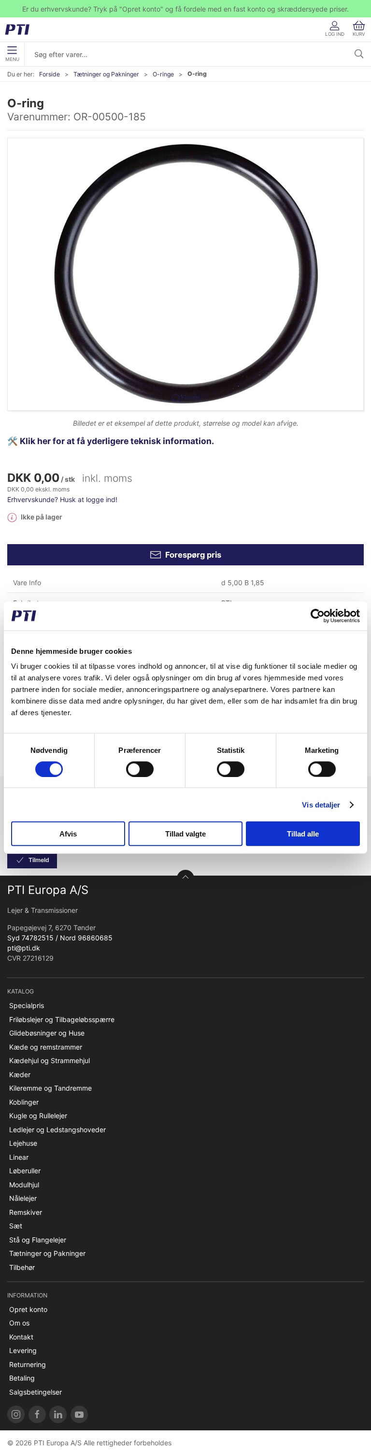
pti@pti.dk (23, 948)
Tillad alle (303, 834)
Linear (19, 1157)
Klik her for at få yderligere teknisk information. (118, 441)
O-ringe (163, 74)
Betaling (22, 1378)
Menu (12, 59)
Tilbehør (22, 1267)
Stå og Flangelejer (37, 1240)
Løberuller (25, 1171)
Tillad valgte (185, 834)
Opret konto (28, 1309)
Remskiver (25, 1212)
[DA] (20, 29)
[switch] (140, 769)
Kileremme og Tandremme (50, 1088)
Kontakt (21, 1337)
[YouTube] (79, 1414)
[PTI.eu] (16, 1414)
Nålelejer (23, 1198)
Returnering (27, 1364)
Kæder (19, 1074)
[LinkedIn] (58, 1414)
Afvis (68, 834)
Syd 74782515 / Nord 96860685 (60, 938)
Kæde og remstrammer (45, 1047)
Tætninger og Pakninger (106, 74)
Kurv (359, 34)
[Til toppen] (185, 878)
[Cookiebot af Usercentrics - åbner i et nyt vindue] (317, 615)
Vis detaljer (321, 804)
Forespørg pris (193, 555)
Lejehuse (23, 1143)
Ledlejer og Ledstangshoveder (57, 1129)
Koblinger (24, 1102)
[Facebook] (37, 1414)
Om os (19, 1323)
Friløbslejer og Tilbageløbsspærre (61, 1019)
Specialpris (26, 1005)
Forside (49, 74)
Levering (23, 1350)
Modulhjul (24, 1185)
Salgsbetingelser (35, 1392)
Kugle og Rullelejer (38, 1115)
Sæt (15, 1226)
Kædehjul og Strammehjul (49, 1060)
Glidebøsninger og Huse (47, 1033)
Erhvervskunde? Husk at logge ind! (62, 499)
